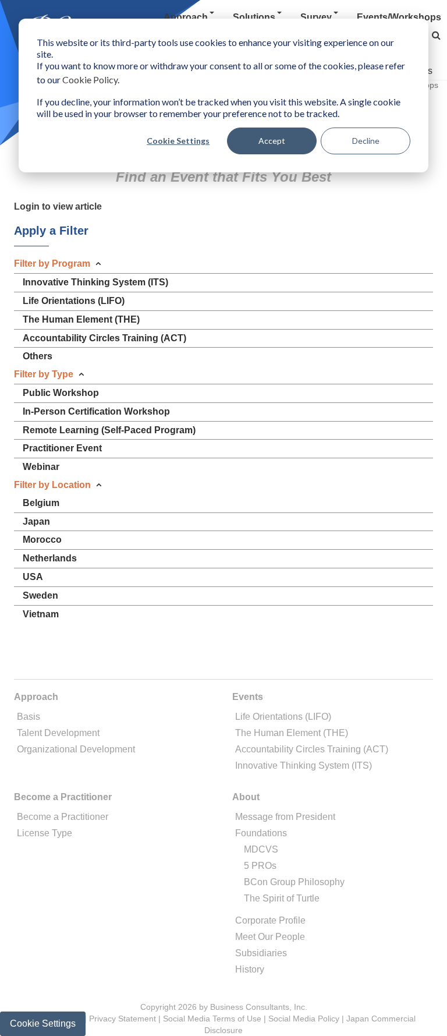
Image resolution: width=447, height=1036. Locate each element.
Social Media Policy (303, 1018)
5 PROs (260, 866)
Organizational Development (76, 749)
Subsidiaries (261, 953)
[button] (436, 35)
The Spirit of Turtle (282, 898)
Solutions (254, 17)
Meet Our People (270, 937)
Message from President (285, 817)
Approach (186, 17)
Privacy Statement (122, 1018)
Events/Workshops (399, 17)
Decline (365, 141)
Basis (28, 717)
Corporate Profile (270, 920)
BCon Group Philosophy (294, 882)
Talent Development (58, 733)
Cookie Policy (90, 79)
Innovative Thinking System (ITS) (303, 765)
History (249, 969)
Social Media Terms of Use (212, 1018)
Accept (271, 141)
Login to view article (58, 206)
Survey (316, 17)
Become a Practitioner (62, 817)
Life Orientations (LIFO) (283, 717)
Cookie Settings (178, 141)
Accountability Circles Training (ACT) (311, 749)
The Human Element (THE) (291, 733)
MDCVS (261, 849)
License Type (44, 833)
